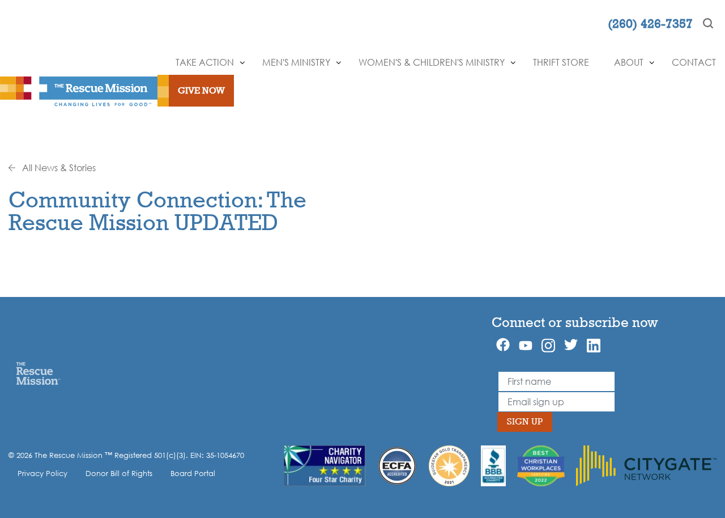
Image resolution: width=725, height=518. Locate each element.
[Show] (242, 63)
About (628, 62)
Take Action (205, 62)
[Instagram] (548, 345)
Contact (694, 62)
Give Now (201, 90)
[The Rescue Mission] (78, 90)
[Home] (38, 373)
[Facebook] (503, 344)
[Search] (708, 23)
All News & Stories (58, 167)
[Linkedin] (593, 345)
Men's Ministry (296, 62)
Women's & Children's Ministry (432, 62)
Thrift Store (561, 62)
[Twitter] (571, 344)
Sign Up (525, 421)
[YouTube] (525, 344)
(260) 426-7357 (650, 23)
